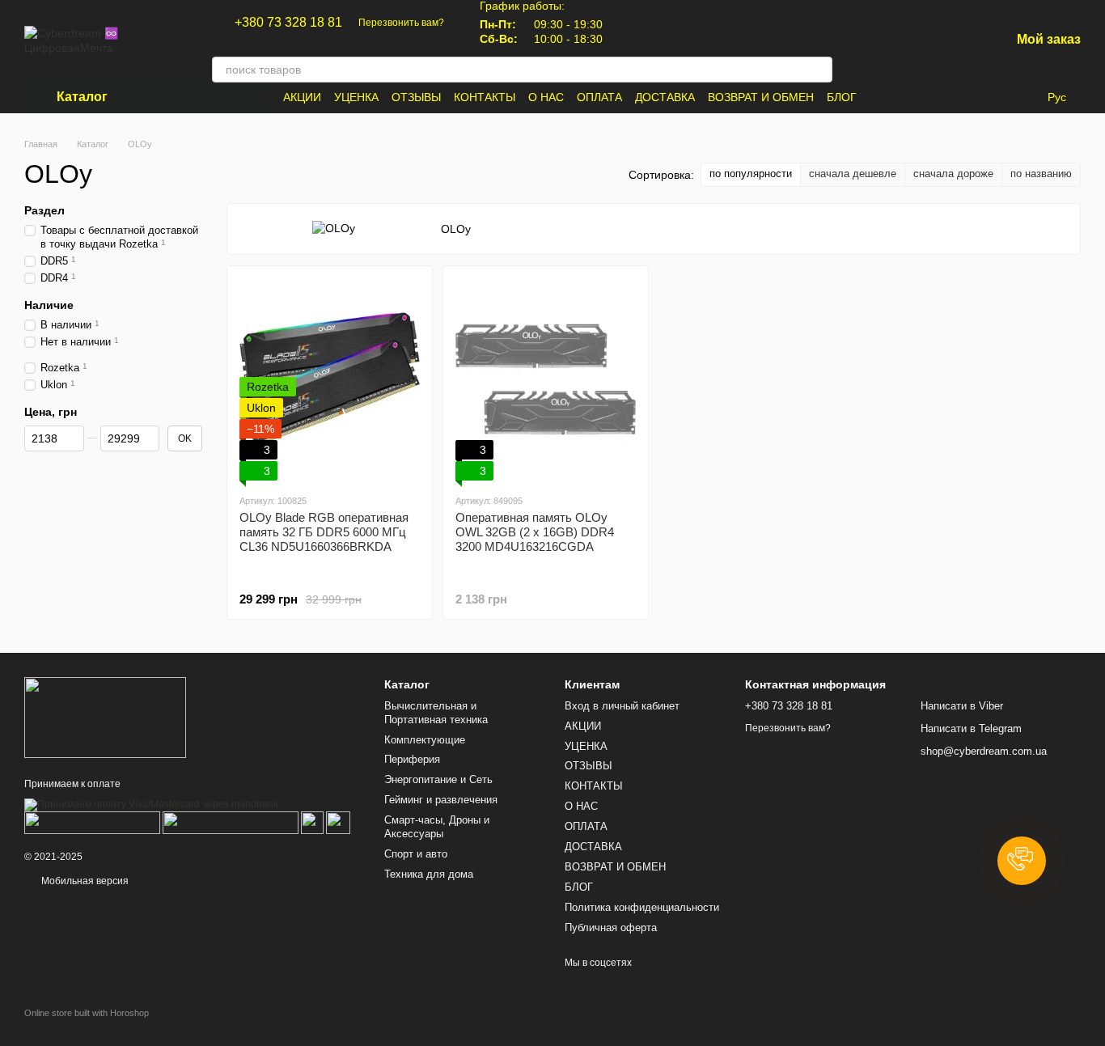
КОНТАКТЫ (484, 97)
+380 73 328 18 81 (288, 22)
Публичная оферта (611, 927)
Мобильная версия (84, 881)
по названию (1041, 173)
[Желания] (955, 40)
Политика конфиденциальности (642, 907)
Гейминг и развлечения (440, 800)
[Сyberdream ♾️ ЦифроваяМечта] (105, 716)
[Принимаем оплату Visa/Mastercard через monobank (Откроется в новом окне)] (151, 804)
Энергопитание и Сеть (438, 779)
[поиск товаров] (819, 70)
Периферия (412, 759)
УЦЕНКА (356, 97)
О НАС (546, 97)
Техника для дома (428, 874)
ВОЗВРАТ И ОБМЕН (761, 97)
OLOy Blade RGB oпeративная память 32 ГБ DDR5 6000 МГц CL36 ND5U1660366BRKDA (324, 531)
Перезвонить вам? (401, 22)
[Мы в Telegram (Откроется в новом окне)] (670, 22)
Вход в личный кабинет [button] (622, 706)
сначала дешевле (852, 173)
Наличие (49, 305)
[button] (1021, 860)
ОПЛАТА (599, 97)
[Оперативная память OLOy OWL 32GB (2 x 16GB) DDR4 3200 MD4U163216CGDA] (545, 379)
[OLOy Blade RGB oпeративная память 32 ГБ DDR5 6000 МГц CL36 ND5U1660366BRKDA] (329, 379)
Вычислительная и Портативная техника (436, 713)
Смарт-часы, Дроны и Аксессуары (436, 827)
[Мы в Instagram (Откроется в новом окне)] (651, 22)
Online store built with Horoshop (86, 1013)
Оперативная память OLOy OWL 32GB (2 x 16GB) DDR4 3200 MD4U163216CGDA (534, 531)
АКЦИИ (302, 97)
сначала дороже (953, 173)
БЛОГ (842, 97)
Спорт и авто (415, 854)
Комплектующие (424, 740)
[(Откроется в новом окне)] (312, 822)
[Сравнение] (913, 40)
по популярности (750, 173)
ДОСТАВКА (665, 97)
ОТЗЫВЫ (416, 97)
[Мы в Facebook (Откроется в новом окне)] (631, 22)
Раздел (44, 210)
